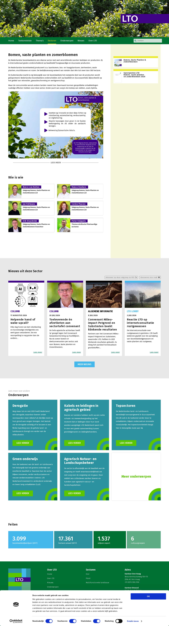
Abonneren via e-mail (148, 277)
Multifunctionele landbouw (97, 582)
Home (11, 40)
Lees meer (56, 162)
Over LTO (92, 40)
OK (148, 596)
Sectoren (52, 40)
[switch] (72, 621)
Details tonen (133, 621)
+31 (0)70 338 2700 (132, 582)
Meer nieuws (84, 364)
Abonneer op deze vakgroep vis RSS (120, 277)
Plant (88, 578)
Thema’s (40, 40)
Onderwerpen (66, 40)
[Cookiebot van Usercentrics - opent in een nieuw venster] (16, 621)
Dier (87, 574)
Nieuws (81, 40)
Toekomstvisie (25, 40)
